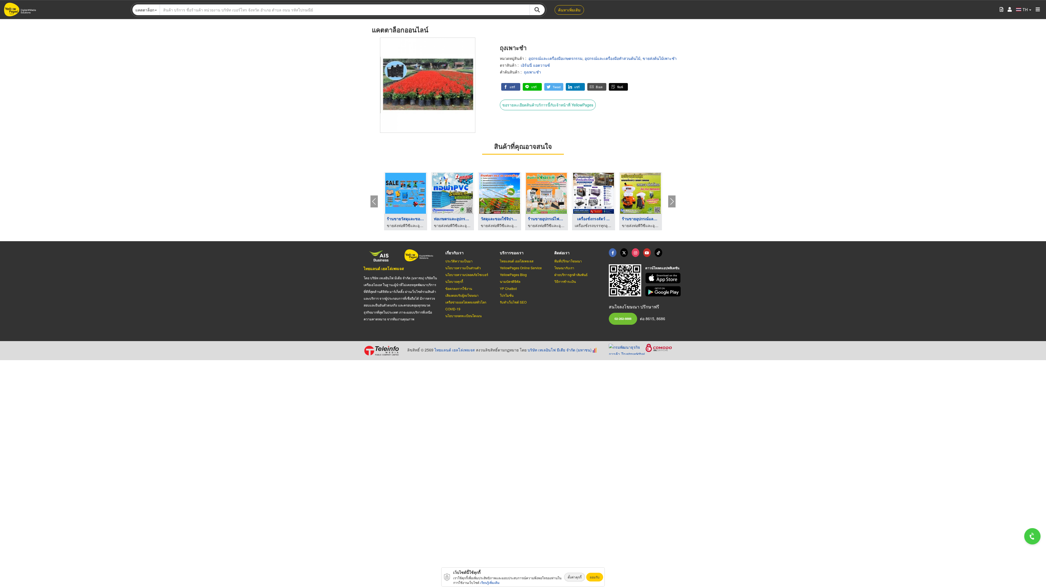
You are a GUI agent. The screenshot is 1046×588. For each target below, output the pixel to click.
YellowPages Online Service (521, 267)
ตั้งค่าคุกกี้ (575, 577)
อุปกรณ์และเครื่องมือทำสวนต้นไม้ (612, 58)
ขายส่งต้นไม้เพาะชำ (660, 58)
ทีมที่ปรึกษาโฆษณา (568, 261)
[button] (510, 87)
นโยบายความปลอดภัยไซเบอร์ (466, 274)
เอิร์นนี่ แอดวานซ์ (535, 65)
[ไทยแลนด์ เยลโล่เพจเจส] (624, 252)
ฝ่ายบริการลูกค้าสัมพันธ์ (571, 274)
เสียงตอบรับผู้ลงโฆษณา (462, 295)
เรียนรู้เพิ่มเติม (490, 582)
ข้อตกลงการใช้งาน (458, 288)
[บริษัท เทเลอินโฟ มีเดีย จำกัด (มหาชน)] (383, 350)
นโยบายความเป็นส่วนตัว (463, 267)
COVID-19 (452, 309)
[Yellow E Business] (612, 252)
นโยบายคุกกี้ (454, 281)
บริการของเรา (512, 252)
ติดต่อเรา (562, 252)
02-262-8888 (623, 318)
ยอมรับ (595, 577)
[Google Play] (663, 291)
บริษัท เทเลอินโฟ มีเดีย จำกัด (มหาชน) (560, 350)
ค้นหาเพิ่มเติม (569, 10)
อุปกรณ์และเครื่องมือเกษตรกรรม (555, 58)
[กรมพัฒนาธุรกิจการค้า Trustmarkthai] (627, 348)
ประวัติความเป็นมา (459, 261)
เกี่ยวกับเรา (454, 252)
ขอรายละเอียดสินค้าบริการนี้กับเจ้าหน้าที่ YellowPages (547, 105)
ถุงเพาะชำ (532, 72)
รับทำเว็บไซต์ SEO (513, 302)
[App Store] (663, 278)
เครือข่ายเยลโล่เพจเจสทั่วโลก (465, 302)
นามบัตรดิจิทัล (510, 281)
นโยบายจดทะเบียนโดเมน (463, 315)
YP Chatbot (508, 288)
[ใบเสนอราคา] (1001, 9)
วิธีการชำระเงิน (565, 281)
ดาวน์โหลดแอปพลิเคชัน (662, 267)
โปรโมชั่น (506, 295)
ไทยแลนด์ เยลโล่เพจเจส (384, 268)
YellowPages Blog (513, 274)
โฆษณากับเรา (564, 267)
